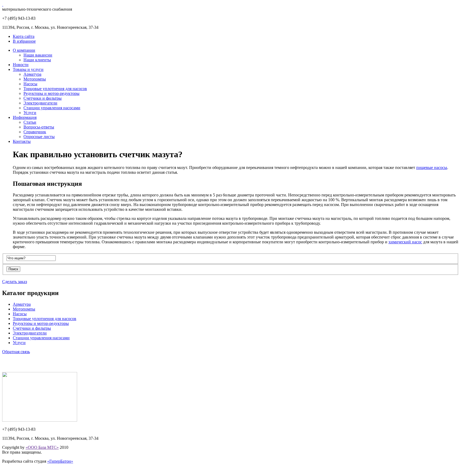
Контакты (22, 141)
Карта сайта (23, 36)
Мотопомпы (34, 79)
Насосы (30, 84)
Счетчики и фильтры (42, 98)
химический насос (405, 242)
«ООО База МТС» (42, 447)
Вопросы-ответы (38, 127)
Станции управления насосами (51, 108)
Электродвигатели (40, 103)
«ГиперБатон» (60, 461)
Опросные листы (39, 136)
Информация (25, 117)
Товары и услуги (28, 69)
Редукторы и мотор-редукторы (51, 93)
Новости (21, 64)
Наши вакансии (37, 55)
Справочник (34, 132)
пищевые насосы (431, 167)
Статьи (29, 122)
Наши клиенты (37, 60)
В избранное (24, 41)
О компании (24, 50)
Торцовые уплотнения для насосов (55, 88)
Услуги (29, 112)
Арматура (32, 74)
